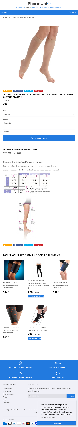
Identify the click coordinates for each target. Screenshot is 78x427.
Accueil (5, 17)
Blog (4, 400)
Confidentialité (15, 410)
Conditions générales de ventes (30, 410)
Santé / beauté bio (9, 394)
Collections (6, 403)
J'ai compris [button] (57, 423)
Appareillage (7, 391)
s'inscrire (71, 396)
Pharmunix (11, 419)
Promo (5, 397)
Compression (7, 388)
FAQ (7, 410)
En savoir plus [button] (49, 417)
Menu (6, 12)
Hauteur (5, 128)
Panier (74, 12)
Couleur (5, 119)
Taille (4, 110)
